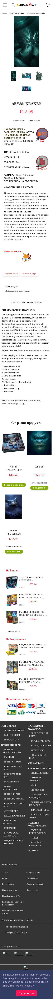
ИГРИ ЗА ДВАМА (13, 762)
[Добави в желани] (46, 252)
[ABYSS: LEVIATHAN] (13, 518)
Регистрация (8, 884)
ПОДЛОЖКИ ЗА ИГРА (38, 756)
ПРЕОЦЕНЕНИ (11, 740)
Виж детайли (39, 488)
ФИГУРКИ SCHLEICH (39, 768)
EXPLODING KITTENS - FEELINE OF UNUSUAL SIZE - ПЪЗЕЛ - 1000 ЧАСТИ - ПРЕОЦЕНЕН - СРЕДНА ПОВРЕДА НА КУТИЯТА (31, 596)
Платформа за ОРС (11, 896)
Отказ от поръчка (34, 884)
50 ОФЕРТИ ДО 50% (14, 730)
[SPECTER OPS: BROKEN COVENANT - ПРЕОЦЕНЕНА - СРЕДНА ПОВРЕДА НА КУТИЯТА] (12, 582)
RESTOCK (33, 851)
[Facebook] (5, 938)
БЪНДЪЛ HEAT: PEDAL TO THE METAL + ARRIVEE (32, 646)
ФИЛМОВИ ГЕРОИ (40, 810)
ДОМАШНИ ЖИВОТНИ (35, 779)
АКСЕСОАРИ (37, 750)
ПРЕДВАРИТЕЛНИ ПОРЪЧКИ (13, 842)
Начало (4, 13)
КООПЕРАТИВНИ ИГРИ (12, 775)
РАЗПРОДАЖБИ (12, 735)
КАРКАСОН (10, 828)
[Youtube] (24, 938)
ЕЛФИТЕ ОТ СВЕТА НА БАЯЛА (40, 803)
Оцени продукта (11, 287)
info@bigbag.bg (20, 927)
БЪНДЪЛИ (9, 757)
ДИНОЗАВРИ (37, 790)
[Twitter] (11, 938)
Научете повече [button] (25, 985)
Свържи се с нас (10, 890)
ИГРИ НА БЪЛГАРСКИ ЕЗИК (12, 751)
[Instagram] (18, 938)
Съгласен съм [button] (26, 993)
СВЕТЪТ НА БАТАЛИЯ (10, 822)
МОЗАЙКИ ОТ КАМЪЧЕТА (37, 844)
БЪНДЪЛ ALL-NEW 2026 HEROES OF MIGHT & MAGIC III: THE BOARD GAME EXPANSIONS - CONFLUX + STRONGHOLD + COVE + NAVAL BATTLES (33, 663)
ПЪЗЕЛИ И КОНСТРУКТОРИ (37, 824)
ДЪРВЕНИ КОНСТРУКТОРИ (38, 831)
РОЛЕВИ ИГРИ (11, 782)
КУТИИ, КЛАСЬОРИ (41, 746)
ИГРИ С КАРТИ (12, 794)
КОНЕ (34, 785)
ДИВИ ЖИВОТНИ (39, 773)
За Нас (5, 872)
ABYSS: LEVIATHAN (13, 532)
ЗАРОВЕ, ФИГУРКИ (41, 741)
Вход (4, 878)
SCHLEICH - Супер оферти (39, 816)
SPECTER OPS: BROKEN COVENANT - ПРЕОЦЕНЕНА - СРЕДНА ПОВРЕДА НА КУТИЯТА (32, 579)
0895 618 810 (21, 932)
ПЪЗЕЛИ (35, 838)
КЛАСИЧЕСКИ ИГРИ (14, 816)
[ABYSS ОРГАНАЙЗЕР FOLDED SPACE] (13, 454)
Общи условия (33, 872)
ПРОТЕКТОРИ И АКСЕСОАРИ (36, 727)
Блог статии (32, 890)
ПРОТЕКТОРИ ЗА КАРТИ (38, 734)
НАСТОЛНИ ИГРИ (17, 13)
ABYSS (30, 132)
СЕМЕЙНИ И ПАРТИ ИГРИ (14, 805)
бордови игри (11, 274)
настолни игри (30, 274)
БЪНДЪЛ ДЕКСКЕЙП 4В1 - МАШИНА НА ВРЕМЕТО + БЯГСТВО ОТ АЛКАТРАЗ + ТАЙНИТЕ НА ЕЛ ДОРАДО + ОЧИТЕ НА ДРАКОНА (32, 614)
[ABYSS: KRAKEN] (26, 66)
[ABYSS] (39, 454)
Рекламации (32, 878)
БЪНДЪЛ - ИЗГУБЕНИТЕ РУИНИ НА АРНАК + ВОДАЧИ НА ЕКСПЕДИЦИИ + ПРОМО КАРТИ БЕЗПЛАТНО (31, 681)
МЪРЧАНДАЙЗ (36, 763)
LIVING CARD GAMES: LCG (11, 834)
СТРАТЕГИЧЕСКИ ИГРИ (36, 13)
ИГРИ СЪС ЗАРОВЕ (14, 799)
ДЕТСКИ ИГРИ (11, 811)
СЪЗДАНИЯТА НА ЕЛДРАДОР (39, 796)
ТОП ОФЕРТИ (8, 726)
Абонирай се (14, 631)
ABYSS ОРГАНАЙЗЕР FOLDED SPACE (13, 469)
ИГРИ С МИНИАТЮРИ (10, 788)
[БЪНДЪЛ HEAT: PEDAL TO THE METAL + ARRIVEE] (12, 649)
